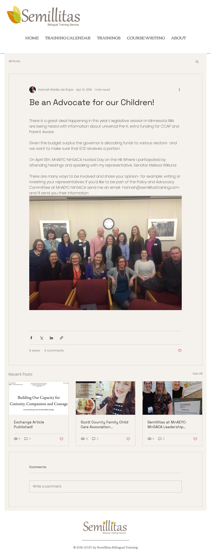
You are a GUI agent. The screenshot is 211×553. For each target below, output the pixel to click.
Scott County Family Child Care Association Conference (104, 424)
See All (197, 373)
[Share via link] (61, 338)
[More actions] (179, 89)
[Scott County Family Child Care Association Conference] (105, 398)
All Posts (14, 61)
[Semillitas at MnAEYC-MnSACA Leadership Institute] (172, 398)
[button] (197, 61)
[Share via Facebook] (31, 338)
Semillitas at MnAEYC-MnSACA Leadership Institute (167, 424)
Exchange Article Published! (29, 424)
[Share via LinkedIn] (51, 338)
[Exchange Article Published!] (38, 398)
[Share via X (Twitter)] (41, 338)
